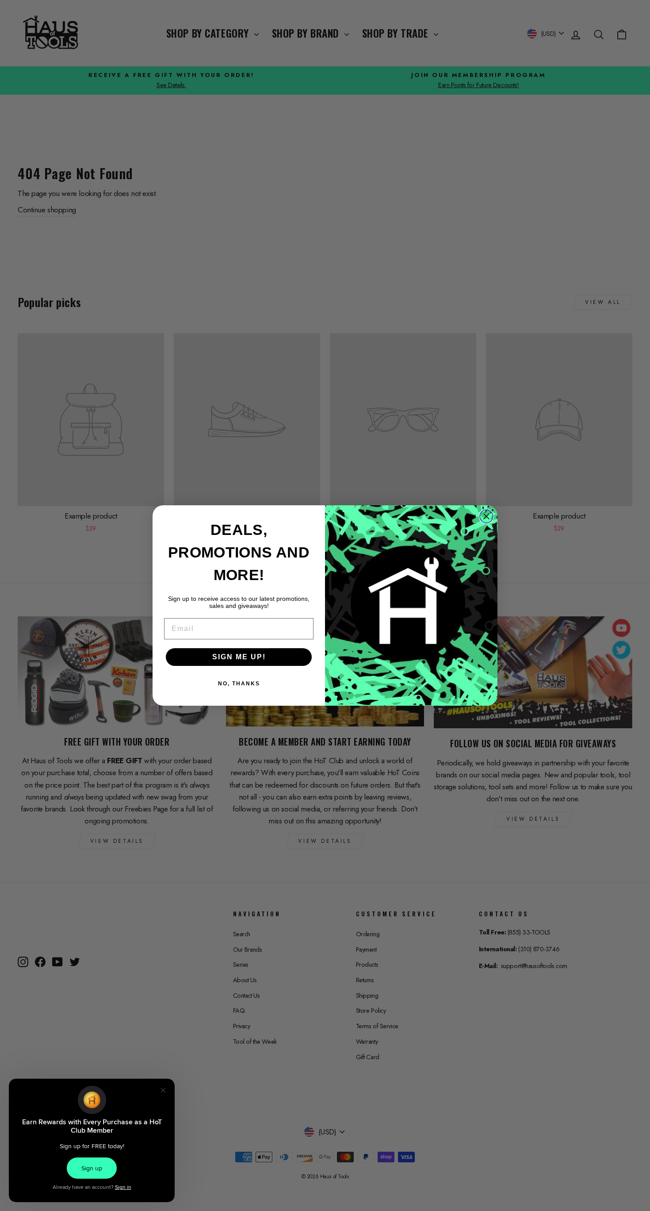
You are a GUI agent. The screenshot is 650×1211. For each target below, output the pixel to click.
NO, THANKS (239, 683)
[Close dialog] (486, 516)
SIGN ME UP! (239, 657)
